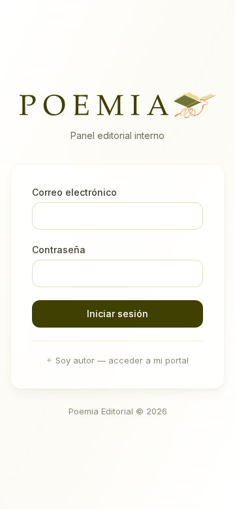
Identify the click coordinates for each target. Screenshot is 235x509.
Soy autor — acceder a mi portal (122, 360)
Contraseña (59, 249)
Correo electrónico (74, 192)
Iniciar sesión (117, 313)
